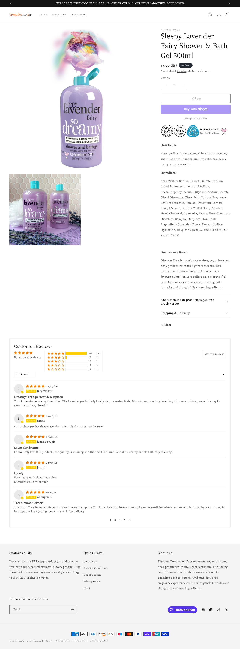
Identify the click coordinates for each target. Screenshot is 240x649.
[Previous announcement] (11, 3)
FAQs (87, 588)
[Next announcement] (229, 3)
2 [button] (115, 520)
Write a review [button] (214, 354)
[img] (35, 386)
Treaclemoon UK (25, 641)
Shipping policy (100, 640)
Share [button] (167, 324)
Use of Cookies (92, 575)
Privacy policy (63, 640)
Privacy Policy (92, 581)
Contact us (90, 561)
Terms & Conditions (96, 568)
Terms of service (81, 640)
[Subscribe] (72, 609)
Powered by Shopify (42, 641)
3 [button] (120, 520)
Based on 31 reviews (27, 357)
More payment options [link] (195, 118)
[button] (211, 14)
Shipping (181, 71)
